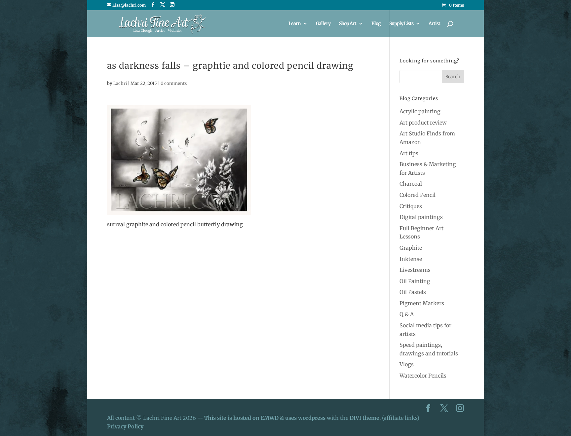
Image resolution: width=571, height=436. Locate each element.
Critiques (411, 206)
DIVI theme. (366, 418)
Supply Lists (401, 23)
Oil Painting (415, 281)
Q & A (407, 314)
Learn (294, 23)
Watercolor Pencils (423, 375)
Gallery (323, 23)
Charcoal (411, 183)
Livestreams (415, 270)
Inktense (411, 259)
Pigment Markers (422, 303)
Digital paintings (421, 217)
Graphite (411, 247)
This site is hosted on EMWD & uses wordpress (264, 418)
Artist (434, 23)
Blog (376, 23)
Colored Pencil (418, 195)
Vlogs (407, 364)
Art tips (409, 153)
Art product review (423, 122)
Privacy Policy (125, 426)
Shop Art (347, 23)
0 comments (174, 83)
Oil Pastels (413, 292)
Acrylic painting (420, 111)
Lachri (120, 83)
